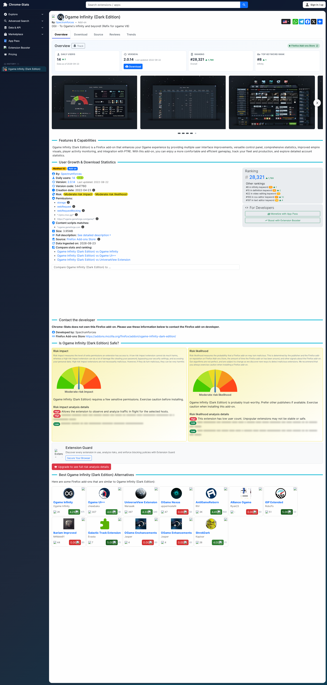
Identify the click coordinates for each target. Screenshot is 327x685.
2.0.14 (71, 182)
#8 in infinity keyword (259, 187)
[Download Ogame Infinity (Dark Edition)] (154, 61)
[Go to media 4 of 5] (191, 133)
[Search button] (244, 5)
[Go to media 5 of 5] (195, 133)
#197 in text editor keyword (262, 200)
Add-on (82, 22)
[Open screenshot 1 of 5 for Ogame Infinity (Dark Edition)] (95, 102)
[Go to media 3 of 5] (187, 133)
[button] (314, 4)
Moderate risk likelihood (111, 194)
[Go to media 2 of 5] (183, 133)
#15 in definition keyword (261, 190)
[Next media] (317, 103)
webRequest (64, 206)
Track (79, 45)
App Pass (14, 41)
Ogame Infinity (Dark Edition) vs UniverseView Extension (93, 259)
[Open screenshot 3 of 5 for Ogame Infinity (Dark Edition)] (272, 102)
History (13, 64)
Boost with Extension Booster (284, 220)
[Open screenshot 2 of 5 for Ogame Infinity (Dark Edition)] (183, 102)
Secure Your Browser (78, 458)
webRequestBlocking (69, 210)
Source (98, 34)
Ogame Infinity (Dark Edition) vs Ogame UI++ (86, 255)
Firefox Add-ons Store (303, 45)
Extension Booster (19, 47)
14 (74, 178)
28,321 (261, 177)
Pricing (13, 54)
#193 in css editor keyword (262, 197)
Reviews (115, 34)
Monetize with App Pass (284, 213)
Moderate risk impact (78, 194)
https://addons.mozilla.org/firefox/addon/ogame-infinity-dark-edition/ (131, 336)
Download (80, 34)
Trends (131, 34)
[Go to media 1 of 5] (179, 133)
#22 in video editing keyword (263, 193)
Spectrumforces (65, 22)
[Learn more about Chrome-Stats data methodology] (98, 239)
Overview (61, 34)
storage (61, 202)
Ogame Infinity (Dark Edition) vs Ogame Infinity (87, 251)
